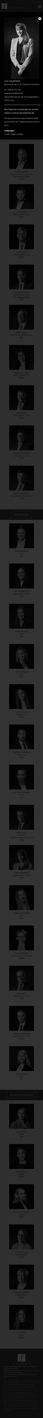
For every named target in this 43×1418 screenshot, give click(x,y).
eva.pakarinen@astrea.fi (13, 93)
